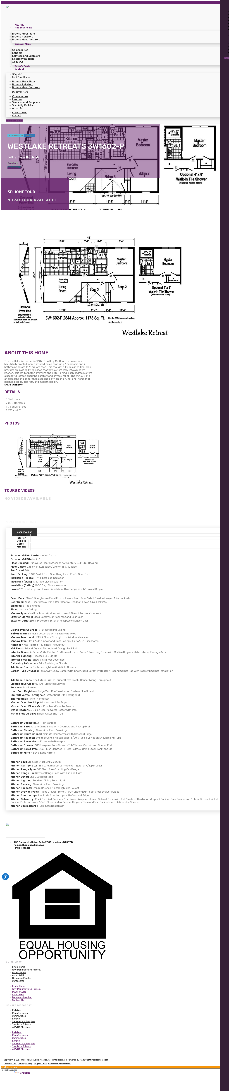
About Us (17, 61)
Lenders (17, 52)
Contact (19, 69)
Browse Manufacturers (26, 39)
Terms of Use (10, 1064)
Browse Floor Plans (23, 33)
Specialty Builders (23, 58)
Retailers (16, 1010)
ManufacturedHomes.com (94, 1060)
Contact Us (18, 981)
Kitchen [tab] (21, 547)
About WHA (18, 975)
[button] (48, 384)
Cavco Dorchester (29, 157)
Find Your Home (23, 27)
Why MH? (19, 25)
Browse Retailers (22, 36)
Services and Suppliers (26, 55)
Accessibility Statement (59, 1064)
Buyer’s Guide (22, 66)
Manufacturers (20, 1013)
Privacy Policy (25, 1064)
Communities (20, 50)
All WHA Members (21, 1027)
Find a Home (18, 967)
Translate (25, 1072)
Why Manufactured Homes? (26, 969)
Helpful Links (40, 1064)
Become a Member (22, 978)
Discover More (22, 44)
